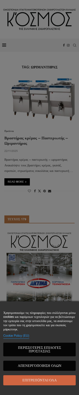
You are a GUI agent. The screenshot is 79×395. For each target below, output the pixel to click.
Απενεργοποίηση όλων (39, 365)
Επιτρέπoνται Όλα (39, 380)
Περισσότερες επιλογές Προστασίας (39, 349)
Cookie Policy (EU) (16, 336)
